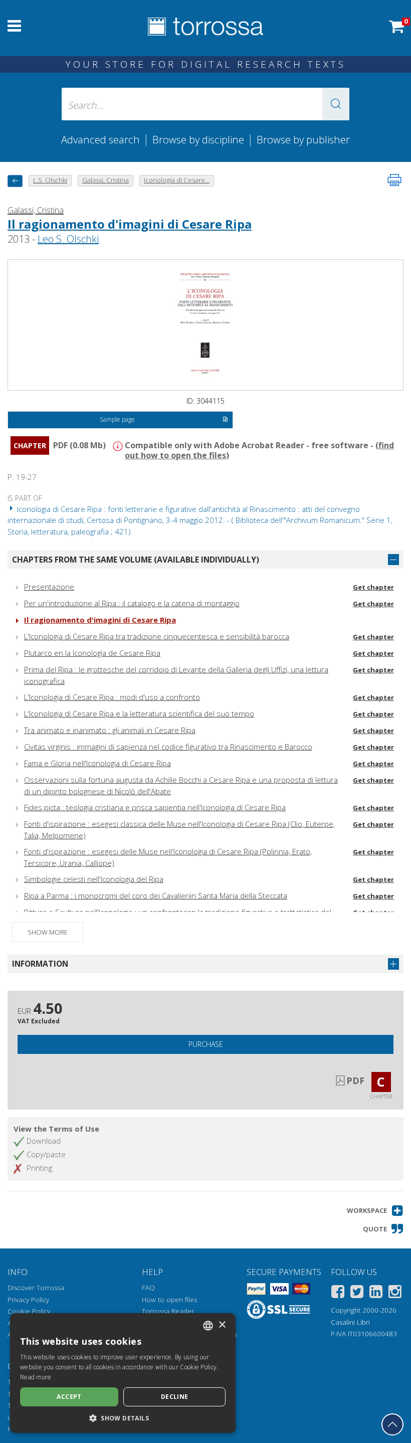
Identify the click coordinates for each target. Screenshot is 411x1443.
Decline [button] (174, 1396)
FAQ (148, 1287)
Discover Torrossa (36, 1287)
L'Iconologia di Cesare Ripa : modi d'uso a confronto (112, 697)
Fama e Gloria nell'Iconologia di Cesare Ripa (97, 763)
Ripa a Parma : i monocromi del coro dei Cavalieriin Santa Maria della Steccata (155, 895)
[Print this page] (394, 180)
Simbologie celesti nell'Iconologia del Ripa (93, 879)
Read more (36, 1377)
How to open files (169, 1299)
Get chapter (373, 587)
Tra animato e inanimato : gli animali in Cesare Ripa (109, 730)
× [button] (222, 1325)
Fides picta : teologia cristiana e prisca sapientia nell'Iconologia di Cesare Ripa (155, 807)
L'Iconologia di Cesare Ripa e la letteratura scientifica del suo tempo (139, 713)
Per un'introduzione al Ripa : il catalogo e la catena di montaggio (132, 603)
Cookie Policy (29, 1311)
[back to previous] (15, 181)
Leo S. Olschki (68, 239)
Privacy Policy (28, 1299)
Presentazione (49, 587)
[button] (335, 104)
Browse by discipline (198, 139)
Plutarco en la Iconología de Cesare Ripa (92, 653)
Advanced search (100, 139)
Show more (48, 932)
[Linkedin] (375, 1293)
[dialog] (123, 1373)
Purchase (205, 1044)
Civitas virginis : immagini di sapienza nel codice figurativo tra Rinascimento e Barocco (168, 747)
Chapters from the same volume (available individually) (135, 559)
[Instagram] (394, 1293)
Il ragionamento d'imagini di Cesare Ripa (130, 224)
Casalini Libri (350, 1322)
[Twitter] (356, 1293)
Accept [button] (69, 1396)
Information (40, 963)
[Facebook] (337, 1293)
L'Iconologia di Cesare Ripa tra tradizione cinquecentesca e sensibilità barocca (156, 636)
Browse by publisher (303, 139)
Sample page (117, 419)
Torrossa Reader (168, 1311)
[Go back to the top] (392, 1424)
